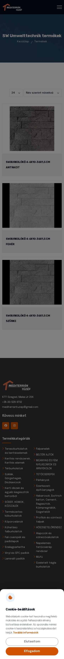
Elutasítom (32, 641)
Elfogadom (32, 651)
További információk (25, 632)
